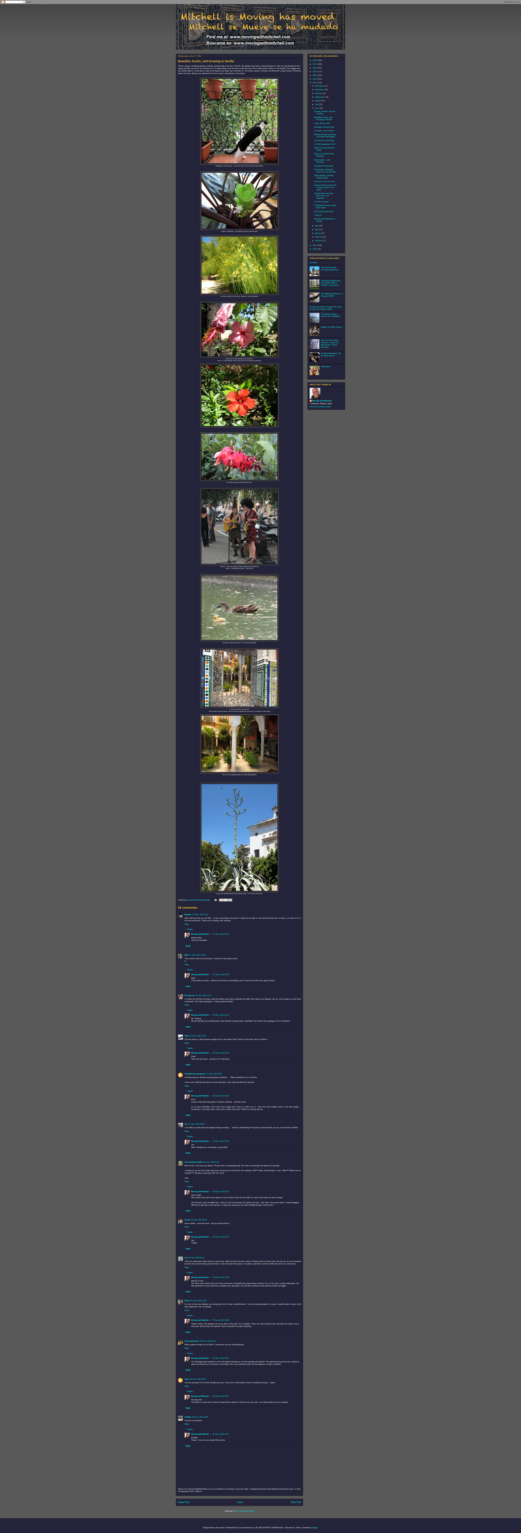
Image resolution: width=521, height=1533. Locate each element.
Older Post (296, 1502)
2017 (315, 64)
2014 (315, 75)
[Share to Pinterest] (230, 900)
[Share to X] (225, 900)
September (320, 97)
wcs (186, 1258)
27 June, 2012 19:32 (197, 955)
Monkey (188, 914)
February (319, 237)
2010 (315, 249)
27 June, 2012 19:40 (221, 975)
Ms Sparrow (190, 995)
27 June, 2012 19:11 (200, 914)
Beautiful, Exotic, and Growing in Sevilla (323, 118)
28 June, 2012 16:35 (221, 1141)
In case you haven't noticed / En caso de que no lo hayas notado (326, 308)
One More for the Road (324, 140)
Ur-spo (187, 1220)
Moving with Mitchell (200, 934)
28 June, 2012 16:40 (221, 1320)
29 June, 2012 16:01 (221, 1358)
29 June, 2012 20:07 (221, 1396)
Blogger (315, 1528)
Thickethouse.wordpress (195, 1074)
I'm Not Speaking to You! (325, 144)
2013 (315, 79)
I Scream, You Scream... (324, 131)
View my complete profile (320, 406)
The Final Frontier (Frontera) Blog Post (329, 268)
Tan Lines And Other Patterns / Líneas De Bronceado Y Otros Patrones (330, 343)
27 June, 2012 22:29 (214, 1074)
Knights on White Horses (331, 327)
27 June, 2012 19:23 (221, 934)
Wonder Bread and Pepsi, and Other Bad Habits (325, 135)
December (319, 86)
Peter (187, 1036)
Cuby (187, 1379)
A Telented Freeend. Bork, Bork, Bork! (325, 206)
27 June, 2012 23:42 (196, 1124)
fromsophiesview (192, 1341)
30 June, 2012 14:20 (200, 1417)
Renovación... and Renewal (322, 161)
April (317, 229)
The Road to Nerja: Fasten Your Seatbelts (330, 315)
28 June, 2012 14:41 (199, 1301)
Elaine (187, 1301)
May (317, 226)
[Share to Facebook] (228, 900)
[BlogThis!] (223, 900)
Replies (190, 929)
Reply (187, 924)
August (318, 101)
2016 (315, 68)
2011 (315, 245)
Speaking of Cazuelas (323, 166)
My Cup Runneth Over (324, 211)
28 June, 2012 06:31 (197, 1258)
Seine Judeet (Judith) (193, 1162)
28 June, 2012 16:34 (221, 1096)
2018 (315, 60)
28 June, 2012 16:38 (221, 1277)
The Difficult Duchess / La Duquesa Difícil (332, 295)
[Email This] (220, 900)
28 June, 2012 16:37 (221, 1237)
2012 (315, 82)
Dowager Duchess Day (324, 127)
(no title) (313, 262)
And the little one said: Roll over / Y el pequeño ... (323, 195)
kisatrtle (188, 1417)
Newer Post (183, 1502)
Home (240, 1502)
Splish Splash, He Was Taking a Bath (324, 176)
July (317, 104)
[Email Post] (215, 900)
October (318, 93)
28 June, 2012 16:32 (221, 1015)
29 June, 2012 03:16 (208, 1341)
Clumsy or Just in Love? (324, 181)
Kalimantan (326, 366)
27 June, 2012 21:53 (198, 1036)
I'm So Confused (321, 202)
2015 (315, 71)
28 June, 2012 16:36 (221, 1192)
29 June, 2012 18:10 (198, 1379)
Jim (186, 1124)
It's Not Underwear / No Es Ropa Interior (331, 354)
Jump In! (318, 215)
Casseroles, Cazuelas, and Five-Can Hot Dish (325, 170)
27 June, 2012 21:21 (203, 995)
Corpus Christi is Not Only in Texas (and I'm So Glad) (325, 187)
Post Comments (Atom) (245, 1511)
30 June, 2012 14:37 (221, 1434)
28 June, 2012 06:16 (199, 1220)
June (317, 108)
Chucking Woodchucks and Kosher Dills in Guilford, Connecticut (330, 282)
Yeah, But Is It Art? (322, 123)
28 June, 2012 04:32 (211, 1162)
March (318, 233)
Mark (187, 955)
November (319, 89)
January (318, 240)
